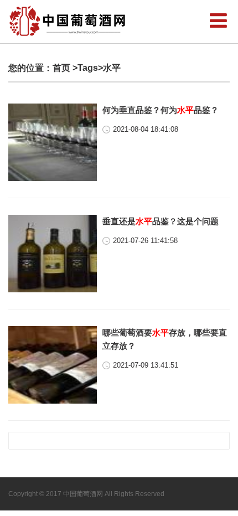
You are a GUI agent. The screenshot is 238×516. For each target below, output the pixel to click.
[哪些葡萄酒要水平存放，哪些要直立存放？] (52, 365)
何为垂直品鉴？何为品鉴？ (160, 110)
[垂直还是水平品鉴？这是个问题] (52, 253)
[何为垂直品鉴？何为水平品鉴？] (52, 142)
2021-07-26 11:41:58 (145, 240)
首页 (61, 68)
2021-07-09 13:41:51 (145, 365)
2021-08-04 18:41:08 (145, 129)
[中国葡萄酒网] (67, 21)
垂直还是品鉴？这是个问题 (160, 221)
